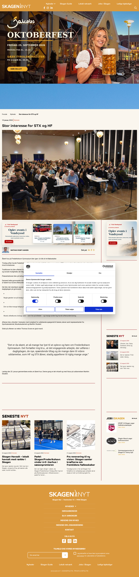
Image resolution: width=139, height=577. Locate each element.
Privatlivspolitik (81, 571)
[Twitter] (94, 250)
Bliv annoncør (69, 515)
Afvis (40, 309)
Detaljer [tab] (69, 273)
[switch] (58, 301)
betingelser (80, 556)
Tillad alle (98, 309)
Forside (4, 114)
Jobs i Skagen (104, 4)
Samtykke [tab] (39, 273)
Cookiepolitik (67, 571)
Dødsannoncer (69, 511)
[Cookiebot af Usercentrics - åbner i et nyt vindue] (104, 266)
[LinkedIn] (89, 250)
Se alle (134, 336)
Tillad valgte (69, 309)
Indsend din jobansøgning (69, 525)
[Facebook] (91, 250)
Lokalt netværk (84, 4)
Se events (9, 241)
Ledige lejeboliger (124, 4)
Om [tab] (100, 273)
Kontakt (69, 529)
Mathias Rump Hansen (19, 250)
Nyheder (49, 4)
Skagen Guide (66, 4)
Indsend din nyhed (69, 520)
